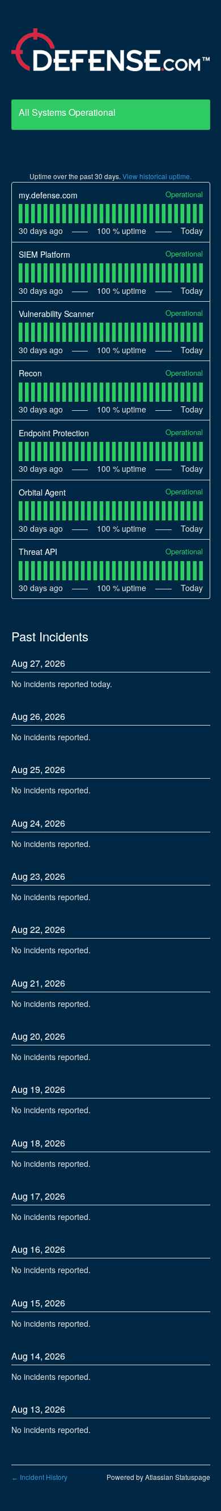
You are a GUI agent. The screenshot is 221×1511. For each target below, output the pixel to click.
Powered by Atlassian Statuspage (158, 1477)
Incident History (39, 1477)
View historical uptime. (157, 176)
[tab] (21, 213)
